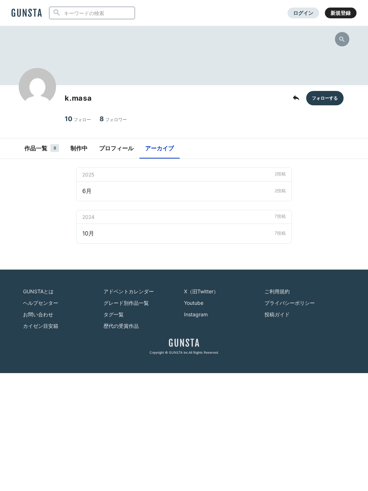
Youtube (193, 303)
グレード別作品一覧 (126, 303)
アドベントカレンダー (129, 291)
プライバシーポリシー (289, 303)
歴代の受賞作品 (121, 326)
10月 (184, 233)
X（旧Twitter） (201, 291)
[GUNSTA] (27, 13)
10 (78, 119)
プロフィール (116, 148)
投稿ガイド (277, 314)
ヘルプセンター (40, 303)
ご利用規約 (277, 291)
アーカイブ (159, 148)
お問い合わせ (38, 314)
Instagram (196, 314)
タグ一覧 (114, 314)
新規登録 (341, 13)
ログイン (303, 13)
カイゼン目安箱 (40, 326)
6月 (184, 190)
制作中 (79, 148)
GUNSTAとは (38, 291)
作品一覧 (40, 148)
